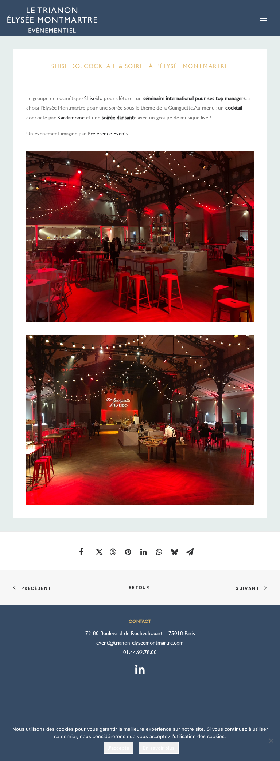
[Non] (271, 740)
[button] (86, 551)
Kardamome (71, 117)
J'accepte (118, 748)
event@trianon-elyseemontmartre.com (140, 642)
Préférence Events (108, 133)
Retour (140, 587)
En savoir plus (159, 748)
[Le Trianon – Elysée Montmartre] (52, 21)
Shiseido (93, 98)
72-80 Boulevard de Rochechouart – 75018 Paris (140, 633)
